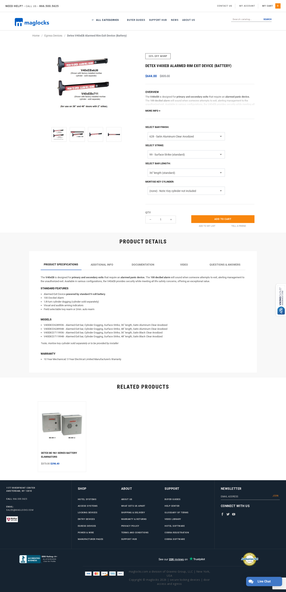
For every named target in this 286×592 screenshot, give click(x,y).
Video (184, 264)
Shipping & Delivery (133, 512)
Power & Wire (86, 532)
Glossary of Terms (177, 512)
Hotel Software (175, 526)
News (174, 20)
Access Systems (88, 506)
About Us (188, 20)
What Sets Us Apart (133, 506)
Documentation (143, 264)
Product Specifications (61, 264)
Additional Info (102, 264)
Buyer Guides (136, 20)
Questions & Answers (225, 264)
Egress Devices (87, 526)
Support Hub (158, 20)
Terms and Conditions (135, 532)
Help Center (172, 506)
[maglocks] (35, 22)
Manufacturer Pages (90, 539)
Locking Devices (87, 512)
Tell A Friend (238, 226)
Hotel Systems (87, 499)
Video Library (173, 519)
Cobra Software (175, 539)
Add (222, 219)
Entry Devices (86, 519)
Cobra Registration (177, 532)
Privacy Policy (130, 526)
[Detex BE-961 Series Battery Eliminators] (62, 428)
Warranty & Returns (134, 519)
